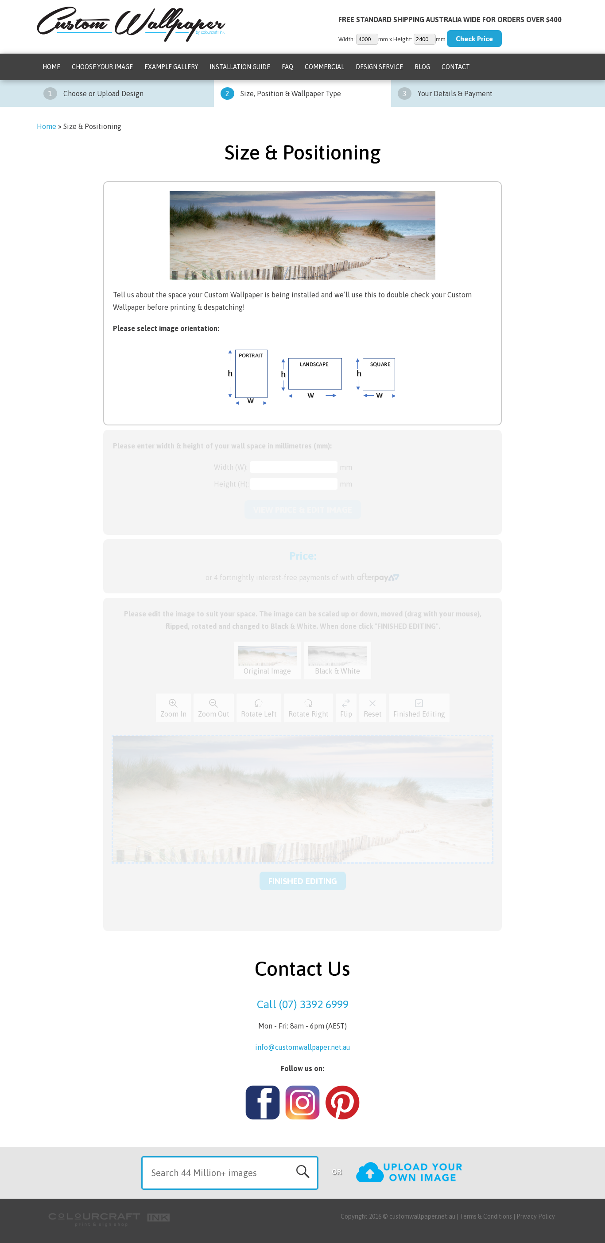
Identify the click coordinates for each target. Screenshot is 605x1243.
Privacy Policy (535, 1216)
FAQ (287, 66)
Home (51, 66)
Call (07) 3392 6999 (303, 1004)
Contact (456, 66)
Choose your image (102, 66)
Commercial (324, 66)
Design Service (379, 66)
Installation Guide (239, 66)
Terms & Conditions (486, 1216)
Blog (422, 66)
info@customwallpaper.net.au (302, 1047)
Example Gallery (171, 66)
